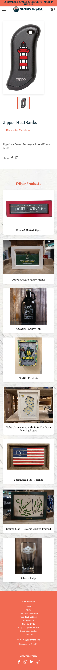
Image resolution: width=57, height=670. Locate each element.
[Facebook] (12, 158)
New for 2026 (28, 624)
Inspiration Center (28, 631)
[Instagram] (16, 158)
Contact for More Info (18, 130)
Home (28, 606)
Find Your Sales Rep (28, 613)
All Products (28, 620)
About (28, 610)
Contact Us (28, 634)
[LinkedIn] (31, 662)
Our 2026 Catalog (28, 617)
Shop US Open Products (28, 627)
